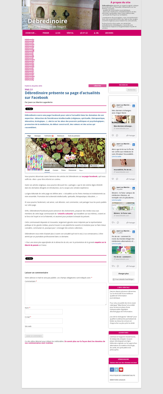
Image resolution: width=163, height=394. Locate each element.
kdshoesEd (29, 44)
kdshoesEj (29, 54)
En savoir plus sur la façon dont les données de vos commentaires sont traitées (65, 342)
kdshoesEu (29, 73)
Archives (109, 33)
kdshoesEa (29, 39)
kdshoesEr (29, 68)
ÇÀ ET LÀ (84, 33)
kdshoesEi (29, 53)
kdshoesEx (29, 78)
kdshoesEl (29, 58)
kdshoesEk (29, 56)
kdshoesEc (29, 43)
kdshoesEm (30, 59)
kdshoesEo (29, 63)
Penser (46, 33)
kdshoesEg (29, 49)
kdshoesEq (29, 66)
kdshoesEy (29, 80)
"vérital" (129, 317)
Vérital (70, 33)
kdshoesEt (29, 71)
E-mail (28, 317)
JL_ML (96, 33)
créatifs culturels (65, 213)
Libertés (97, 86)
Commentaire (31, 281)
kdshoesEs (29, 70)
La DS (57, 33)
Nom (27, 308)
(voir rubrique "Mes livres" (123, 304)
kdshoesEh (29, 51)
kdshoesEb (29, 41)
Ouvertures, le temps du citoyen (123, 338)
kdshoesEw (29, 76)
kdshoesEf (29, 48)
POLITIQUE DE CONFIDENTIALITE (122, 375)
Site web (28, 326)
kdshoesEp (29, 64)
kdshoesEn (29, 61)
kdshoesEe (29, 46)
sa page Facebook (89, 176)
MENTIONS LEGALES (117, 380)
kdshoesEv (29, 75)
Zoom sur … (30, 33)
